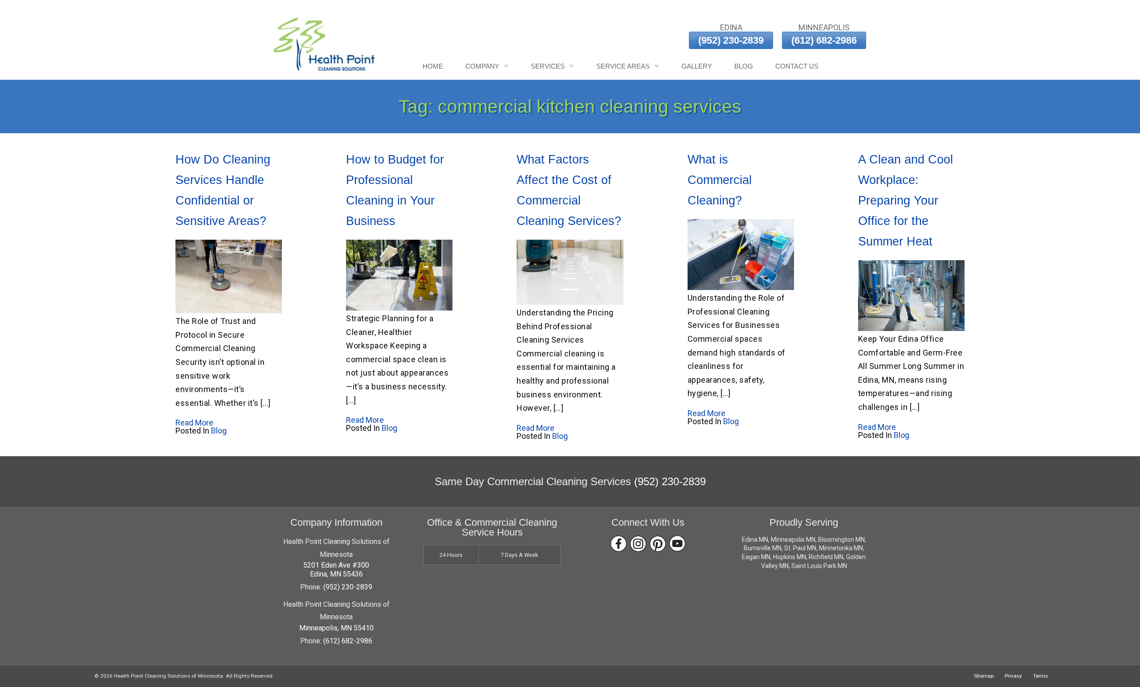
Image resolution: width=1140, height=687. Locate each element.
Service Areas (623, 66)
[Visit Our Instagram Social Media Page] (638, 544)
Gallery (696, 66)
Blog (743, 66)
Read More (194, 422)
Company (482, 66)
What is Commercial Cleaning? (720, 180)
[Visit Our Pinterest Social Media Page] (658, 544)
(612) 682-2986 (824, 40)
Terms (1040, 676)
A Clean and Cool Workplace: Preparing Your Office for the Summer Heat (905, 200)
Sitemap (983, 676)
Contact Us (796, 66)
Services (548, 66)
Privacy (1013, 676)
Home (433, 66)
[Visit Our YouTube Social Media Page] (677, 544)
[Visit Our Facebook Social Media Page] (619, 544)
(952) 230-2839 (731, 40)
